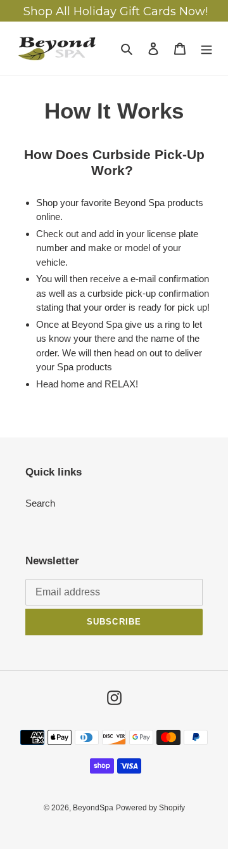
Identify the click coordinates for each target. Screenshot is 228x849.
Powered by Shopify (150, 807)
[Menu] (206, 48)
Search (40, 503)
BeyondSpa (93, 807)
